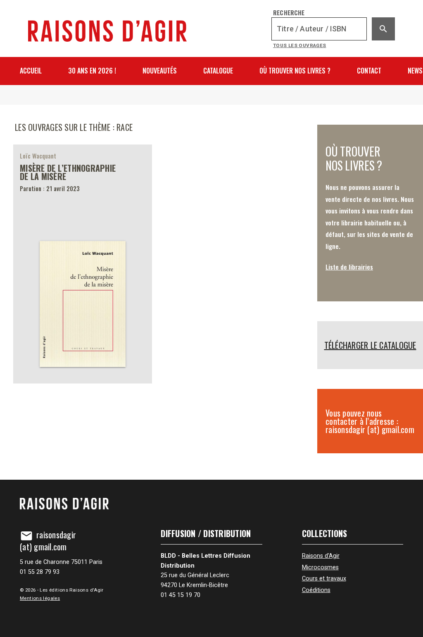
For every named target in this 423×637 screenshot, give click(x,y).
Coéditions (316, 590)
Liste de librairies (349, 267)
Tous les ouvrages (299, 45)
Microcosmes (320, 567)
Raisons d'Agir (321, 555)
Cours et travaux (324, 578)
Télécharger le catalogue (370, 345)
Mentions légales (40, 598)
